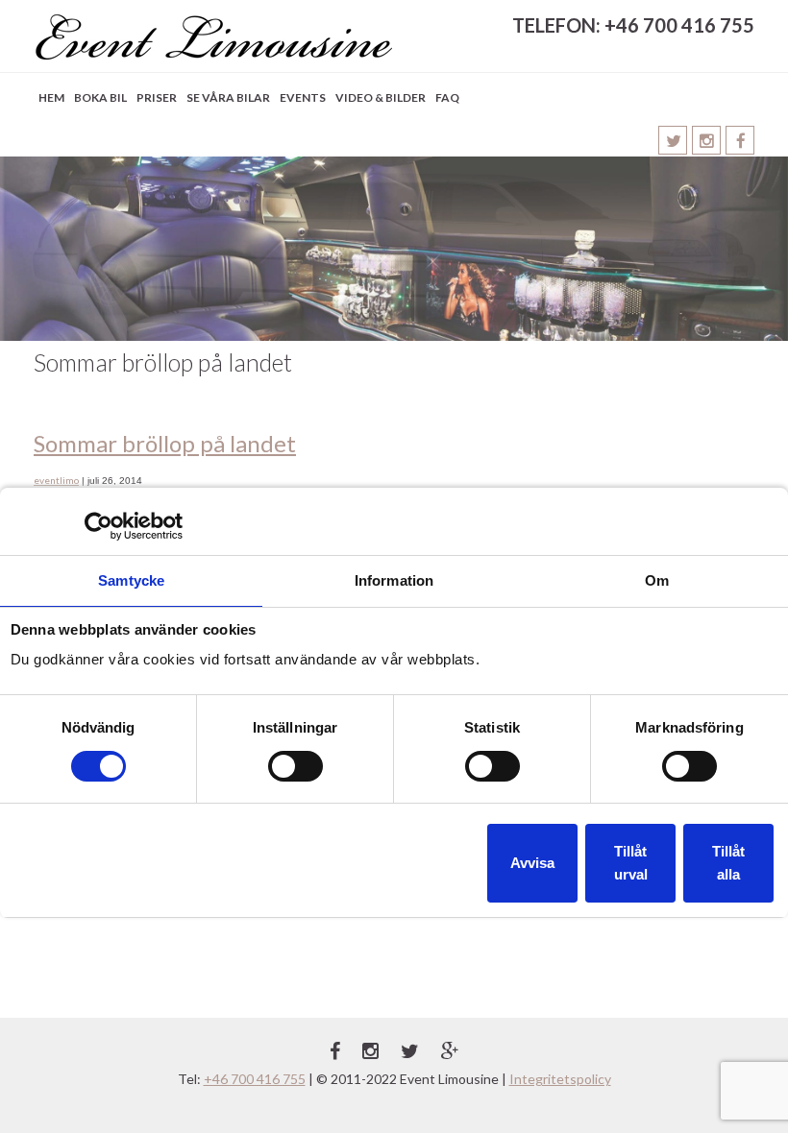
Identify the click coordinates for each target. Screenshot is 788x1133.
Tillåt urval (631, 862)
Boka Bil (100, 97)
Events (303, 97)
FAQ (447, 97)
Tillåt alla (728, 862)
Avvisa (532, 863)
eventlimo (56, 480)
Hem (51, 97)
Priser (156, 97)
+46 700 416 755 (255, 1079)
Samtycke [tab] (131, 580)
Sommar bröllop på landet (165, 443)
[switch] (295, 766)
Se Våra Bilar (228, 97)
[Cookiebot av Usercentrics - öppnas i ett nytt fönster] (98, 526)
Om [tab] (657, 580)
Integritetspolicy (560, 1079)
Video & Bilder (380, 97)
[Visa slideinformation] (394, 249)
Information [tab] (394, 580)
